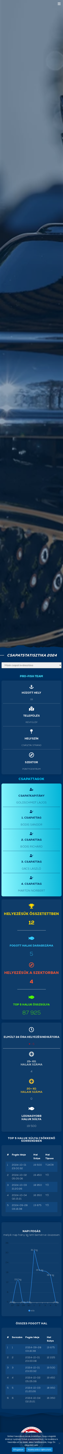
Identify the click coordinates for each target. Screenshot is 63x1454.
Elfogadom (18, 1449)
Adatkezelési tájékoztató (39, 1449)
